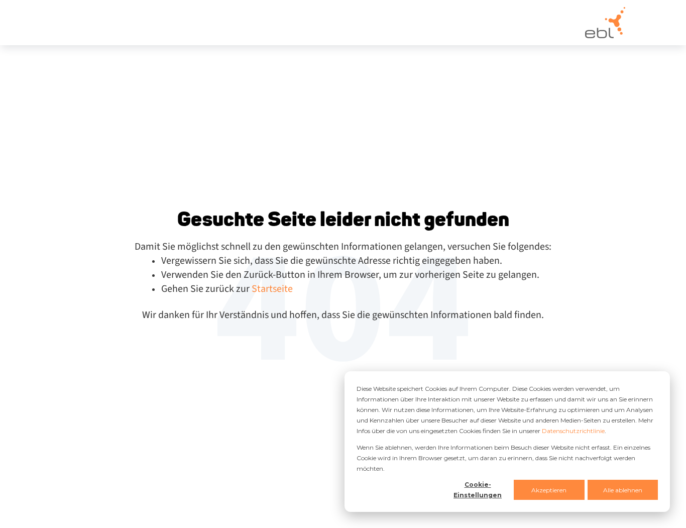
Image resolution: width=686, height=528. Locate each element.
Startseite (272, 289)
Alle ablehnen (622, 490)
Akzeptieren (548, 490)
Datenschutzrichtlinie (573, 431)
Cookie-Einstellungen (477, 490)
